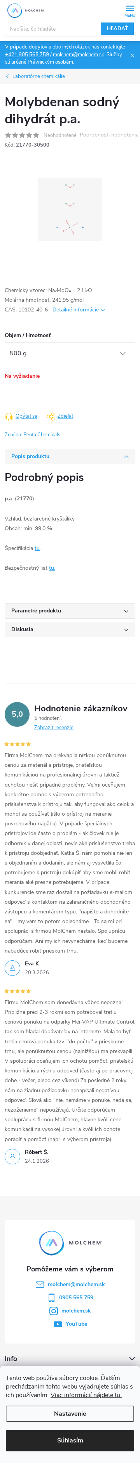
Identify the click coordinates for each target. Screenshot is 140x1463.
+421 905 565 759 (27, 54)
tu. (52, 568)
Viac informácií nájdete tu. (86, 1395)
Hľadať (117, 28)
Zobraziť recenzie (54, 727)
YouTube (76, 1324)
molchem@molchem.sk (78, 54)
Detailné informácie (75, 309)
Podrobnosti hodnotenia (109, 135)
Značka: (32, 434)
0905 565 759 (76, 1297)
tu (37, 548)
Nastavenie (70, 1413)
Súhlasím (70, 1440)
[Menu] (129, 10)
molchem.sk (76, 1310)
